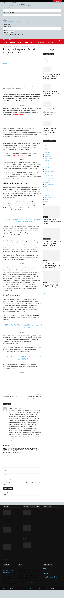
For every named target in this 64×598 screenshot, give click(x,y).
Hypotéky (47, 150)
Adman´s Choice (49, 199)
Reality (46, 186)
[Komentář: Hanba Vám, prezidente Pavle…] (32, 512)
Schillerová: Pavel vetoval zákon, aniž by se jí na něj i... (52, 222)
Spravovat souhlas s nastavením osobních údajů (34, 588)
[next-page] (44, 294)
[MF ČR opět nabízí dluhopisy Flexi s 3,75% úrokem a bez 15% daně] (52, 255)
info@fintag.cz (7, 572)
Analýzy (47, 160)
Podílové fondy (48, 158)
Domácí (9, 46)
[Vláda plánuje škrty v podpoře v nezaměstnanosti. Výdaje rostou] (52, 104)
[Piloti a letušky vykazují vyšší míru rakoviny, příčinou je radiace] (52, 69)
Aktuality (6, 42)
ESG (46, 173)
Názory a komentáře (50, 147)
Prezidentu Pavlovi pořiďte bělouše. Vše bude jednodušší (10, 397)
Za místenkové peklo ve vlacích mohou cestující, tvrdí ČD (32, 534)
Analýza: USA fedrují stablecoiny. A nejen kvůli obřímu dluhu (52, 287)
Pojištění (47, 167)
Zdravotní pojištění (49, 184)
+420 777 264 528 (8, 569)
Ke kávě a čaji (50, 42)
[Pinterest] (21, 58)
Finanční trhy (48, 156)
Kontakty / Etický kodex (12, 5)
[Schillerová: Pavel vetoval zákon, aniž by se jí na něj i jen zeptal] (52, 212)
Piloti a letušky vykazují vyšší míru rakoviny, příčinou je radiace (51, 76)
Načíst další (46, 139)
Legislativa (47, 152)
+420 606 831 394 (8, 570)
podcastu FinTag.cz (18, 114)
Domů (4, 46)
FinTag (46, 149)
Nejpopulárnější (49, 62)
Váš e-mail (6, 30)
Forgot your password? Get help (11, 21)
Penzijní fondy (48, 165)
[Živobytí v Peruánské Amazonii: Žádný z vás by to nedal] (52, 87)
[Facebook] (20, 2)
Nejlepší (47, 60)
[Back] (25, 2)
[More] (32, 58)
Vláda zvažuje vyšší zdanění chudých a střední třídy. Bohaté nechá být (30, 553)
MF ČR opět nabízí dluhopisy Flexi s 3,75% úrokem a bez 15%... (51, 265)
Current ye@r (7, 492)
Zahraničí (47, 164)
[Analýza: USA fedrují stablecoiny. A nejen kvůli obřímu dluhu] (52, 277)
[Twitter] (22, 2)
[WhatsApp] (24, 58)
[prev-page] (43, 294)
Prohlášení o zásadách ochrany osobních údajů (15, 23)
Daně (46, 162)
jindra (10, 408)
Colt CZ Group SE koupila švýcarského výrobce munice (33, 397)
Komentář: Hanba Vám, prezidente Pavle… (31, 518)
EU (22, 42)
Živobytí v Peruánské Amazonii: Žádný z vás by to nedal (51, 93)
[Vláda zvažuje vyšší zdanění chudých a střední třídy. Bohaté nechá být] (32, 545)
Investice (36, 42)
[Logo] (6, 39)
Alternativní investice (50, 171)
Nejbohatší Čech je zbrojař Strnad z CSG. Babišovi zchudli (50, 130)
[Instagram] (21, 2)
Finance (26, 42)
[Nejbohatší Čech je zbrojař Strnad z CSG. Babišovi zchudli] (52, 123)
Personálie (47, 180)
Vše (46, 58)
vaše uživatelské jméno (9, 12)
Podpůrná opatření (49, 178)
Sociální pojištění (49, 175)
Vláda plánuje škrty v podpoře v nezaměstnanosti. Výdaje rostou (50, 112)
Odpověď (10, 440)
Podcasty (47, 182)
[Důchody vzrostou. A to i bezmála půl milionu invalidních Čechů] (52, 234)
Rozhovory (43, 42)
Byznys (31, 42)
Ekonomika (12, 42)
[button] (59, 41)
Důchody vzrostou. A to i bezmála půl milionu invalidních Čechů (52, 243)
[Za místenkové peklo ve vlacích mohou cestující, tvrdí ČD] (32, 528)
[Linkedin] (28, 58)
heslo (4, 17)
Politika (19, 42)
